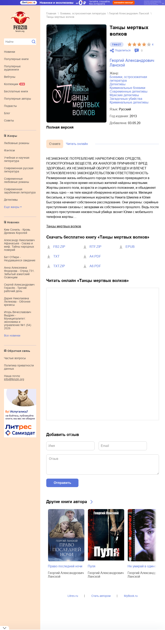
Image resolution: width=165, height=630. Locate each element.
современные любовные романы (16, 180)
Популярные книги (16, 59)
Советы (9, 120)
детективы (11, 199)
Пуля (91, 566)
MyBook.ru (131, 595)
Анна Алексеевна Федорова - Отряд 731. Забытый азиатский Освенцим (19, 272)
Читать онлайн (77, 144)
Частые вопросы (15, 358)
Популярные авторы (17, 98)
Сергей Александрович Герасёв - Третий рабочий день (19, 288)
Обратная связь (18, 350)
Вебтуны (9, 76)
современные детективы (128, 91)
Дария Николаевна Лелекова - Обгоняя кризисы (17, 301)
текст (116, 44)
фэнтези (9, 150)
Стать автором (101, 595)
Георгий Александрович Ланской (129, 13)
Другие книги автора (66, 501)
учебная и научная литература (16, 159)
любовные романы (16, 143)
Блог (7, 113)
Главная (51, 13)
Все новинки (12, 335)
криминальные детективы (129, 102)
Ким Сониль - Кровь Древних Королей (17, 231)
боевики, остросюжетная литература (83, 13)
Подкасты (10, 106)
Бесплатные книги (16, 91)
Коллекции (11, 84)
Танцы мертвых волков (63, 226)
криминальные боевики (127, 88)
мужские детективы (124, 95)
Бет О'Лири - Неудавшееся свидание (19, 258)
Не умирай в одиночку (144, 566)
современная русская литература (18, 170)
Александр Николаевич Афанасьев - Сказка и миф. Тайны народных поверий (19, 244)
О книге (54, 144)
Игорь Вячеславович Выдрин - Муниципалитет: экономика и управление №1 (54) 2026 (17, 320)
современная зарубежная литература (20, 191)
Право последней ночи (65, 566)
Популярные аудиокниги (12, 68)
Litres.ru (73, 595)
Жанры (12, 135)
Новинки (9, 51)
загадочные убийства (126, 98)
